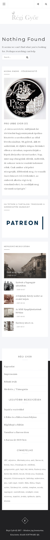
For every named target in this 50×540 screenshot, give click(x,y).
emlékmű (31, 465)
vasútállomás (19, 492)
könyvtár (7, 478)
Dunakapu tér (21, 465)
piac (5, 483)
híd (26, 469)
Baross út (39, 460)
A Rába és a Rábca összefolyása (20, 417)
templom (32, 487)
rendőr (21, 483)
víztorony (8, 496)
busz (12, 465)
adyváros (12, 460)
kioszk (21, 474)
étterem (7, 501)
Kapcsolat (9, 366)
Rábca (32, 483)
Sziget (38, 483)
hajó (22, 469)
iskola (30, 469)
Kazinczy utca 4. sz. (25, 323)
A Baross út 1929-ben (15, 440)
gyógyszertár (9, 469)
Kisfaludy (39, 474)
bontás (6, 465)
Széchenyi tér (15, 487)
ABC (5, 460)
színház (25, 487)
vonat (36, 492)
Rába (27, 483)
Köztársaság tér (18, 478)
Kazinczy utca (40, 469)
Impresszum (10, 374)
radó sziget (12, 483)
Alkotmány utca (23, 460)
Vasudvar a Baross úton (16, 432)
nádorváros (39, 478)
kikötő (15, 474)
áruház (23, 496)
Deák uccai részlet (15, 272)
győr (17, 469)
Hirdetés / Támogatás (16, 389)
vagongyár (8, 492)
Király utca (30, 474)
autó (33, 460)
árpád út (16, 496)
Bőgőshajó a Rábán (14, 424)
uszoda (40, 487)
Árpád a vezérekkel (14, 409)
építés (38, 496)
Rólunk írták (10, 381)
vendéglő (29, 492)
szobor (6, 487)
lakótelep (30, 478)
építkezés (31, 496)
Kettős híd (8, 474)
